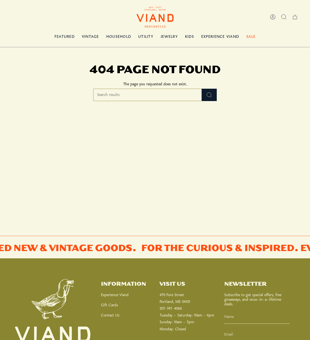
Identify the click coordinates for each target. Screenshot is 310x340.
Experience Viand (115, 295)
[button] (283, 17)
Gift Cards (109, 305)
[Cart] (295, 17)
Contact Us (110, 315)
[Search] (209, 95)
